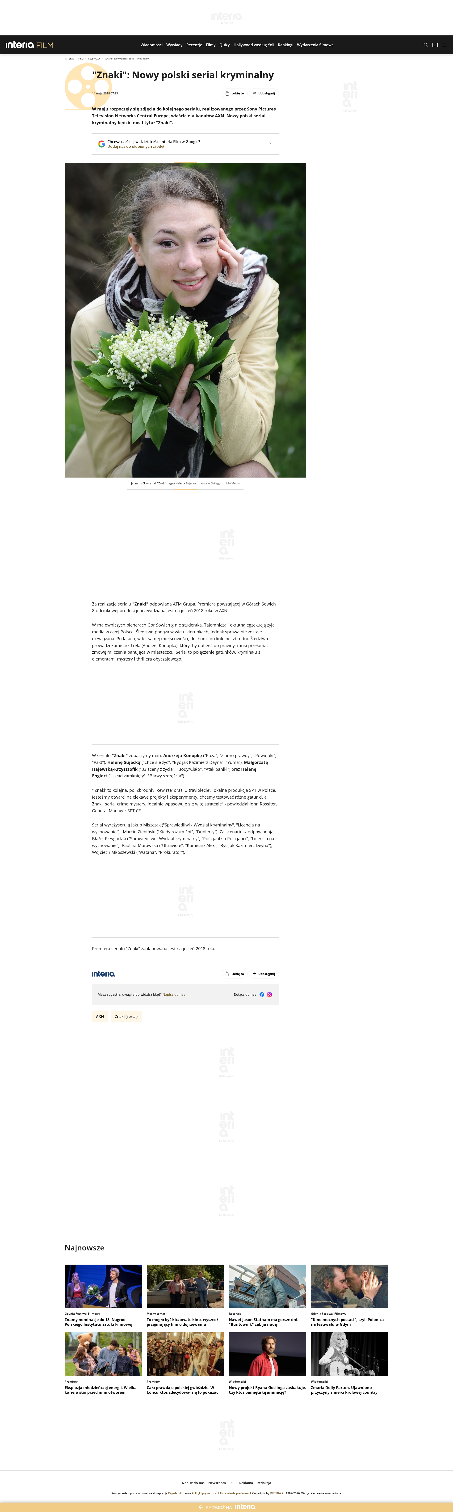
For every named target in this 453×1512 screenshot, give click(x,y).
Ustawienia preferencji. (236, 1493)
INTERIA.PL (277, 1493)
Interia (69, 58)
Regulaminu (176, 1493)
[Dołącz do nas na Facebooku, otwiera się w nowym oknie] (262, 994)
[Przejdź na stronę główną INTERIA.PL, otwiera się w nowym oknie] (20, 45)
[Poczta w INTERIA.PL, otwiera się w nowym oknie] (435, 45)
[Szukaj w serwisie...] (425, 45)
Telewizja (94, 58)
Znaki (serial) (126, 1016)
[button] (151, 45)
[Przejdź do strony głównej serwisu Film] (45, 45)
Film (81, 58)
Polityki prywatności (205, 1493)
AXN (100, 1016)
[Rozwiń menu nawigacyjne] (444, 45)
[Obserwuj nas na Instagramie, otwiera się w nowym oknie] (269, 994)
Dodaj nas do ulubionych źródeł (153, 146)
